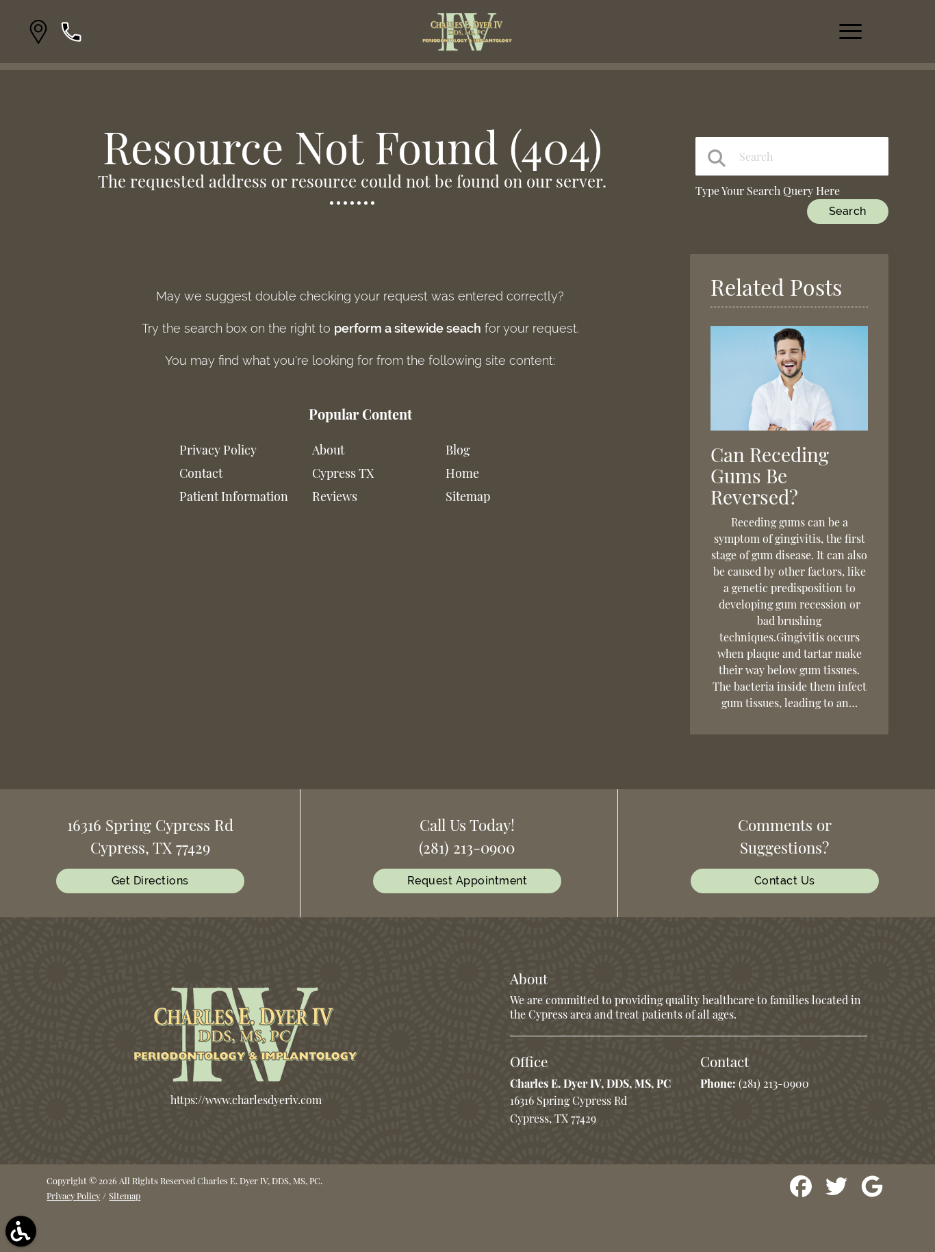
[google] (872, 1191)
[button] (38, 32)
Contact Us (784, 880)
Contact (200, 473)
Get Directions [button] (150, 880)
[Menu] (850, 31)
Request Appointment (467, 880)
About (328, 450)
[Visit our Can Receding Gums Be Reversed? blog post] (788, 433)
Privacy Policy (218, 450)
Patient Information (233, 496)
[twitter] (837, 1191)
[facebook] (802, 1191)
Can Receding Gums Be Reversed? (769, 475)
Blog (458, 450)
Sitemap (468, 496)
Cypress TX (343, 473)
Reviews (334, 496)
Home (462, 473)
